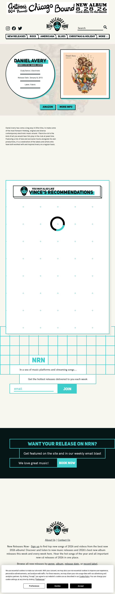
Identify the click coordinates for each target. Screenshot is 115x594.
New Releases (16, 36)
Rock (33, 36)
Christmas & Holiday (82, 36)
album (59, 563)
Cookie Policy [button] (84, 576)
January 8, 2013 (36, 77)
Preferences (34, 586)
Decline (57, 586)
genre (51, 563)
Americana (47, 36)
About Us (50, 540)
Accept (81, 586)
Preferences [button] (40, 579)
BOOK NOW (67, 463)
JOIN (67, 389)
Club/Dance (25, 70)
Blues (61, 36)
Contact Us (64, 540)
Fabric (33, 84)
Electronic (36, 70)
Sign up (35, 546)
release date (72, 563)
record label (90, 563)
